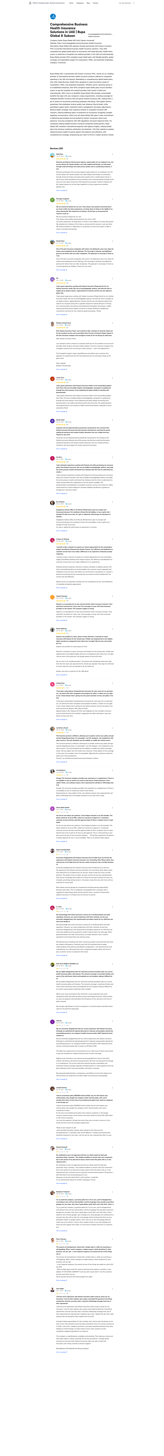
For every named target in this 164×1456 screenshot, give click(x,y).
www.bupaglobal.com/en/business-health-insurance (100, 35)
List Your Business (125, 3)
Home (71, 3)
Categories (80, 3)
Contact (95, 3)
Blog (88, 3)
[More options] (112, 154)
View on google (60, 190)
